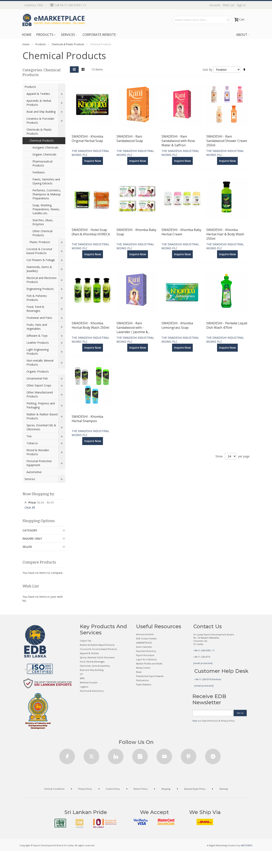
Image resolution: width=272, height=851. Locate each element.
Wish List (228, 5)
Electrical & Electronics (92, 691)
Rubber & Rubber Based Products (97, 645)
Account (215, 5)
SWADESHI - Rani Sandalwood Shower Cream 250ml (226, 140)
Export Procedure (145, 655)
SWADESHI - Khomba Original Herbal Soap (87, 138)
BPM (82, 678)
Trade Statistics (143, 684)
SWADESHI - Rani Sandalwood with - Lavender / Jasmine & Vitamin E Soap (132, 327)
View (194, 720)
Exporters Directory (146, 651)
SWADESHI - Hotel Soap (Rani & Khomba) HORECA (91, 232)
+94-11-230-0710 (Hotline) (207, 679)
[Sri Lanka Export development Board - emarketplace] (54, 20)
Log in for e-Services (146, 659)
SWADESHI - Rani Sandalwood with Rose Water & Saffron (178, 140)
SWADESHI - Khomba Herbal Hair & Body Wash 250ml (225, 234)
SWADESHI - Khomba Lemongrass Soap (177, 325)
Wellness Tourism (89, 682)
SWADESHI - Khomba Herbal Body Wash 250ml (90, 325)
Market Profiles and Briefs (149, 663)
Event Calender (144, 647)
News (138, 672)
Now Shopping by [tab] (38, 494)
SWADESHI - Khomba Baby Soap (136, 232)
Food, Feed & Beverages (92, 661)
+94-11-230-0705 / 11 (204, 650)
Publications (142, 680)
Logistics (84, 686)
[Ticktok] (213, 755)
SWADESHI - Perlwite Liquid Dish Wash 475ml (226, 325)
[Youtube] (164, 755)
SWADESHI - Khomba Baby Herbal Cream (181, 232)
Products (40, 44)
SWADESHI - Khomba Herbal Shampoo (87, 418)
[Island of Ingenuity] (105, 823)
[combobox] (202, 20)
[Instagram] (140, 755)
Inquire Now (92, 161)
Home (26, 44)
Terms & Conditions (54, 788)
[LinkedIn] (115, 755)
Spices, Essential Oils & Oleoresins (97, 657)
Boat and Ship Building (91, 670)
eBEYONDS (246, 845)
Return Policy (140, 788)
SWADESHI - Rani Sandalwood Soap (129, 138)
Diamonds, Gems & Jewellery (95, 665)
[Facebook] (67, 755)
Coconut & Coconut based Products (98, 649)
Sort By (207, 69)
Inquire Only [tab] (32, 538)
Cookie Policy (113, 788)
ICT (81, 674)
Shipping (165, 788)
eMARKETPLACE (144, 642)
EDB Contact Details (146, 638)
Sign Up (240, 713)
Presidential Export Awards (149, 676)
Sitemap (223, 788)
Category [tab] (30, 530)
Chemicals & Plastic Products (68, 44)
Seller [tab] (27, 547)
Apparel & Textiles (89, 653)
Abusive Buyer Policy (194, 788)
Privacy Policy (85, 788)
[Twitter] (91, 755)
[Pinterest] (188, 755)
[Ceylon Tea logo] (60, 823)
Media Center (143, 667)
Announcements (145, 634)
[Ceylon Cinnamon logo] (80, 823)
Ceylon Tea (85, 640)
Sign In (241, 5)
